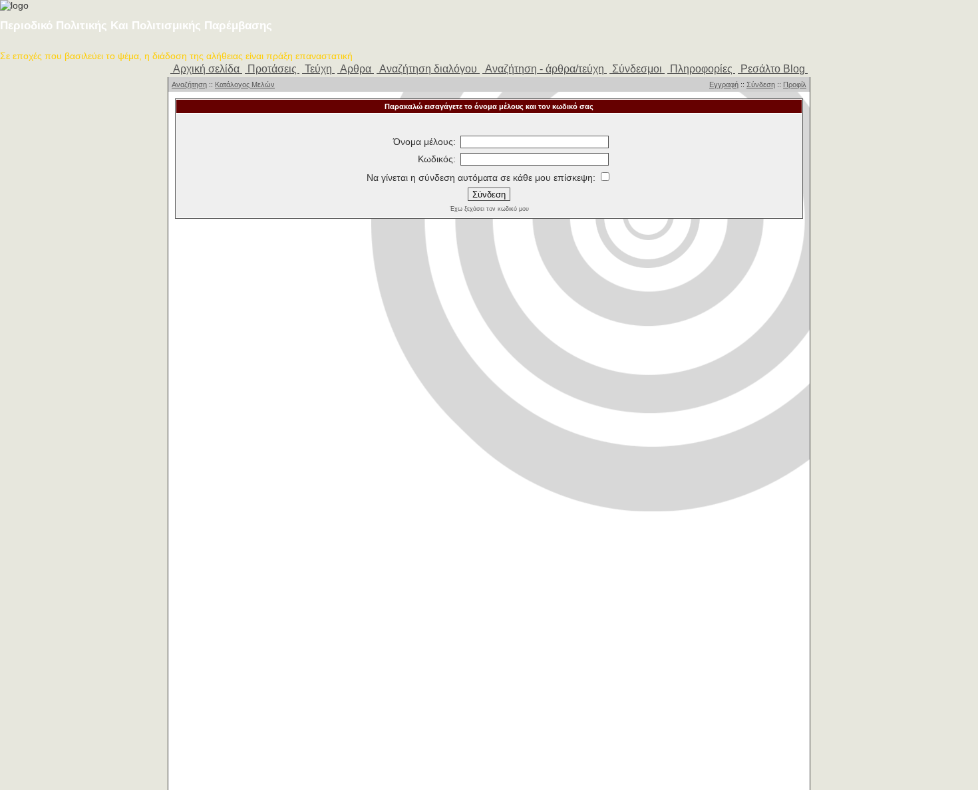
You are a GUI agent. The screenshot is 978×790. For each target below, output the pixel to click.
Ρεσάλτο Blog (773, 68)
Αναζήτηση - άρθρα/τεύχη (544, 68)
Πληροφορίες (701, 68)
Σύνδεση (760, 84)
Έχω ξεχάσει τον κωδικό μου (489, 208)
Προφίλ (794, 84)
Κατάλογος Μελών (245, 84)
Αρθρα (355, 68)
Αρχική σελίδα (206, 68)
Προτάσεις (272, 68)
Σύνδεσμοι (637, 68)
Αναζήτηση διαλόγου (428, 68)
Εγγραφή (723, 84)
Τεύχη (318, 68)
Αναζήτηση (189, 84)
